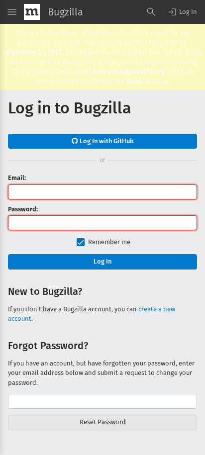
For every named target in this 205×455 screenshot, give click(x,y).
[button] (182, 12)
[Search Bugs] (151, 12)
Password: (23, 209)
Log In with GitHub (106, 141)
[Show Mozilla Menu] (32, 12)
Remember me (109, 242)
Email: (17, 178)
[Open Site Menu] (12, 12)
